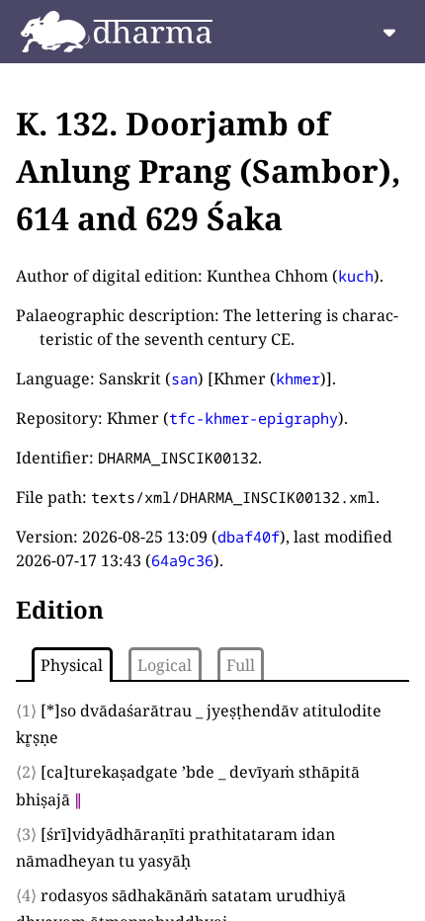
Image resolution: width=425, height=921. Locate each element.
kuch (356, 276)
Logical (164, 665)
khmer (298, 378)
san (184, 378)
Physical (72, 665)
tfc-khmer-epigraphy (253, 418)
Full (240, 665)
